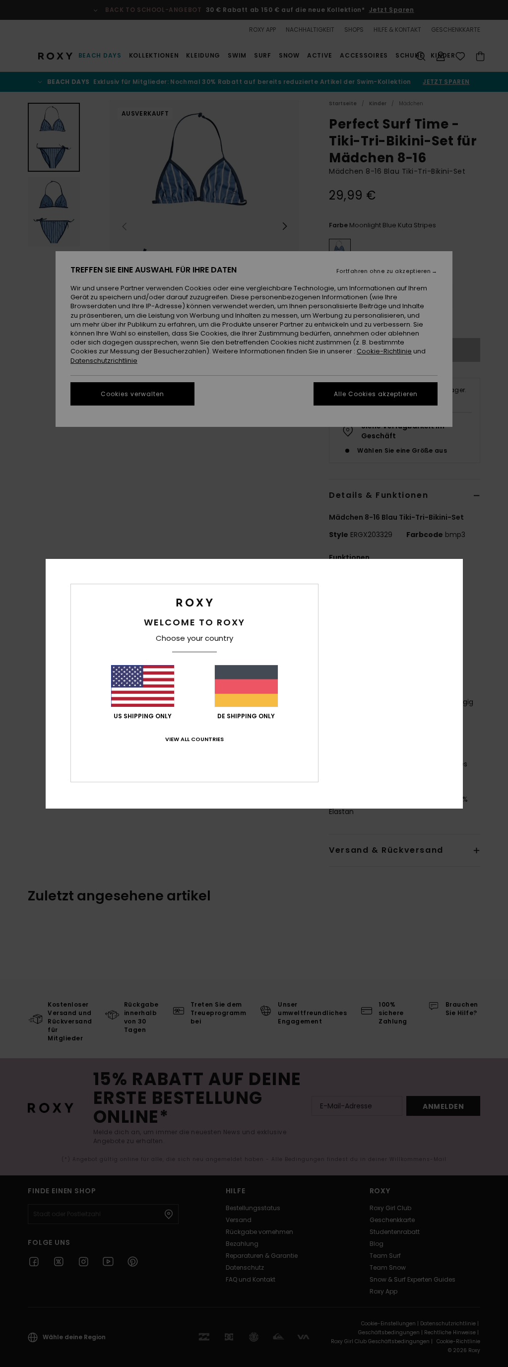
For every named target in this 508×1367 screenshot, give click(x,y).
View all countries (194, 739)
